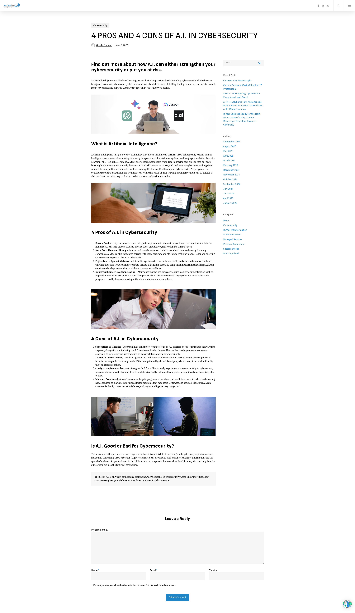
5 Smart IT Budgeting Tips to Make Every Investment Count (241, 95)
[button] (349, 5)
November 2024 (231, 174)
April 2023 (228, 198)
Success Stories (231, 249)
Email (153, 570)
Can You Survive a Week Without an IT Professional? (242, 87)
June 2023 (228, 193)
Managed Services (232, 239)
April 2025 (228, 156)
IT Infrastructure (231, 234)
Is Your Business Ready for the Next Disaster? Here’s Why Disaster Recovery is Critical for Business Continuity (241, 119)
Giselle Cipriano (104, 45)
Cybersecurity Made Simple (237, 80)
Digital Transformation (235, 230)
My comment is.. (99, 530)
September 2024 (231, 184)
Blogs (226, 220)
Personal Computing (233, 244)
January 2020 (230, 203)
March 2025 (229, 160)
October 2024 (230, 179)
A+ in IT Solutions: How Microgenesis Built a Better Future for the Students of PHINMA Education (242, 105)
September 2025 (231, 141)
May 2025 (228, 151)
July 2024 (228, 189)
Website (213, 570)
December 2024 (231, 170)
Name (95, 570)
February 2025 (230, 165)
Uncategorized (231, 253)
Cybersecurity (100, 25)
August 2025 (229, 146)
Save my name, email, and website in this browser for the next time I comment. (135, 585)
